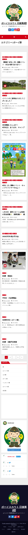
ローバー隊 (4, 59)
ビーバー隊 (7, 93)
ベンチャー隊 (20, 93)
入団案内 (9, 529)
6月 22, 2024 (7, 130)
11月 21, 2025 (7, 67)
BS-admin (15, 67)
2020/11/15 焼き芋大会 (10, 236)
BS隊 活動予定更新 (9, 342)
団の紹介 (23, 529)
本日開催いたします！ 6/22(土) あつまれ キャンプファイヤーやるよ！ (13, 127)
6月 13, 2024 (7, 190)
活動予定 (13, 531)
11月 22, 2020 (7, 239)
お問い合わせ (20, 526)
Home (4, 526)
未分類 (4, 390)
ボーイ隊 (14, 93)
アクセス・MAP (11, 526)
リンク (3, 529)
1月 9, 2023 (6, 217)
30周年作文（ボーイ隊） (11, 320)
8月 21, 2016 (7, 344)
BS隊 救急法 (7, 276)
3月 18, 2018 (7, 278)
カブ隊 (11, 93)
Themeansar (14, 524)
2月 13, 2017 (7, 322)
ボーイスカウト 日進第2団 (14, 23)
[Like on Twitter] (9, 466)
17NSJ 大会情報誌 (9, 298)
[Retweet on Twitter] (6, 466)
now (8, 462)
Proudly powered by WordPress (9, 523)
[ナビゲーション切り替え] (14, 37)
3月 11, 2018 (7, 300)
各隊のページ (16, 529)
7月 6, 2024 (6, 103)
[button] (25, 37)
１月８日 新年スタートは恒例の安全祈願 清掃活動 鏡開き (13, 214)
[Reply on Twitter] (4, 466)
